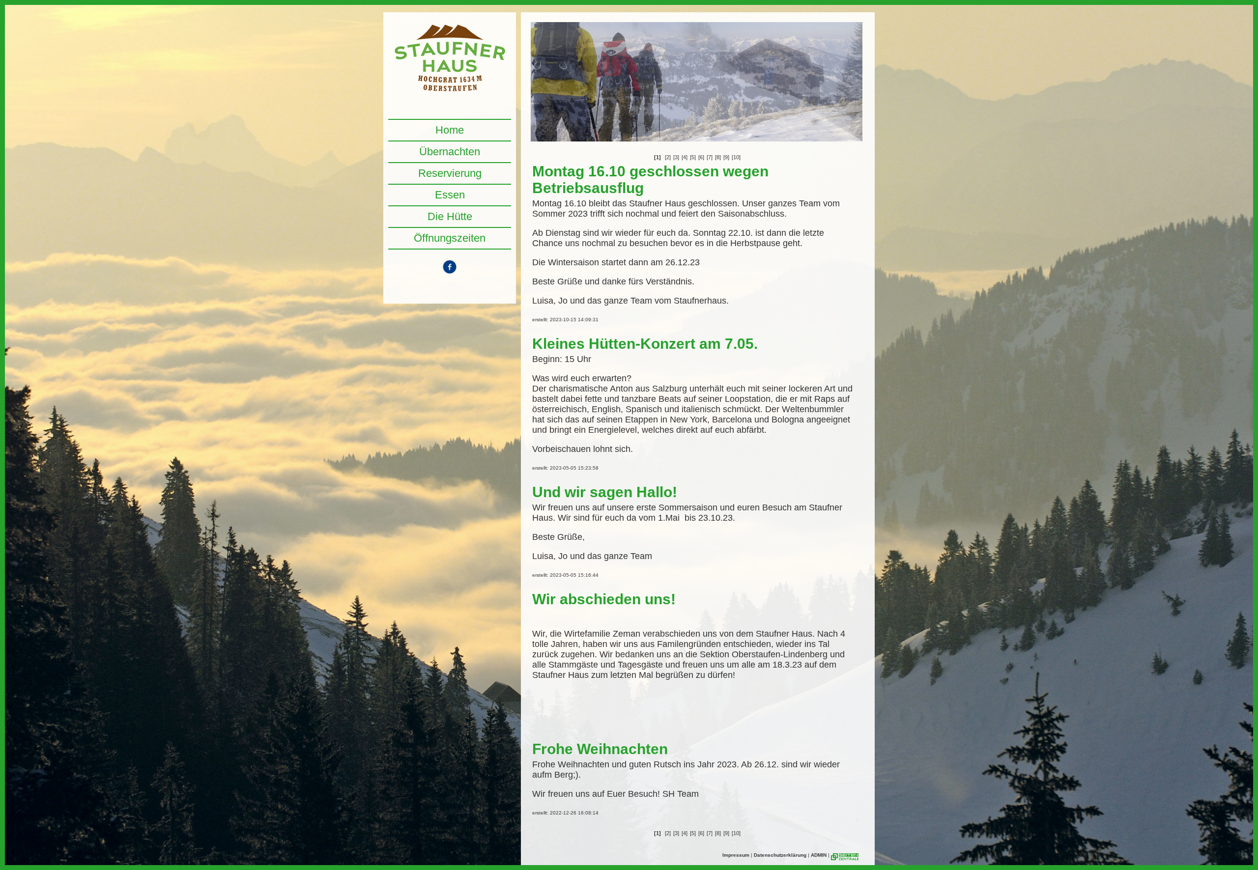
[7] (710, 157)
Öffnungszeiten (450, 238)
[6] (701, 157)
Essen (450, 195)
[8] (718, 157)
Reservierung (450, 173)
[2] (668, 157)
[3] (676, 157)
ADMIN (819, 855)
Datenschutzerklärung (780, 855)
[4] (684, 157)
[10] (736, 157)
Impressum (735, 855)
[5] (693, 157)
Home (449, 130)
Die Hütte (450, 216)
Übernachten (449, 151)
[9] (726, 157)
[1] (657, 157)
